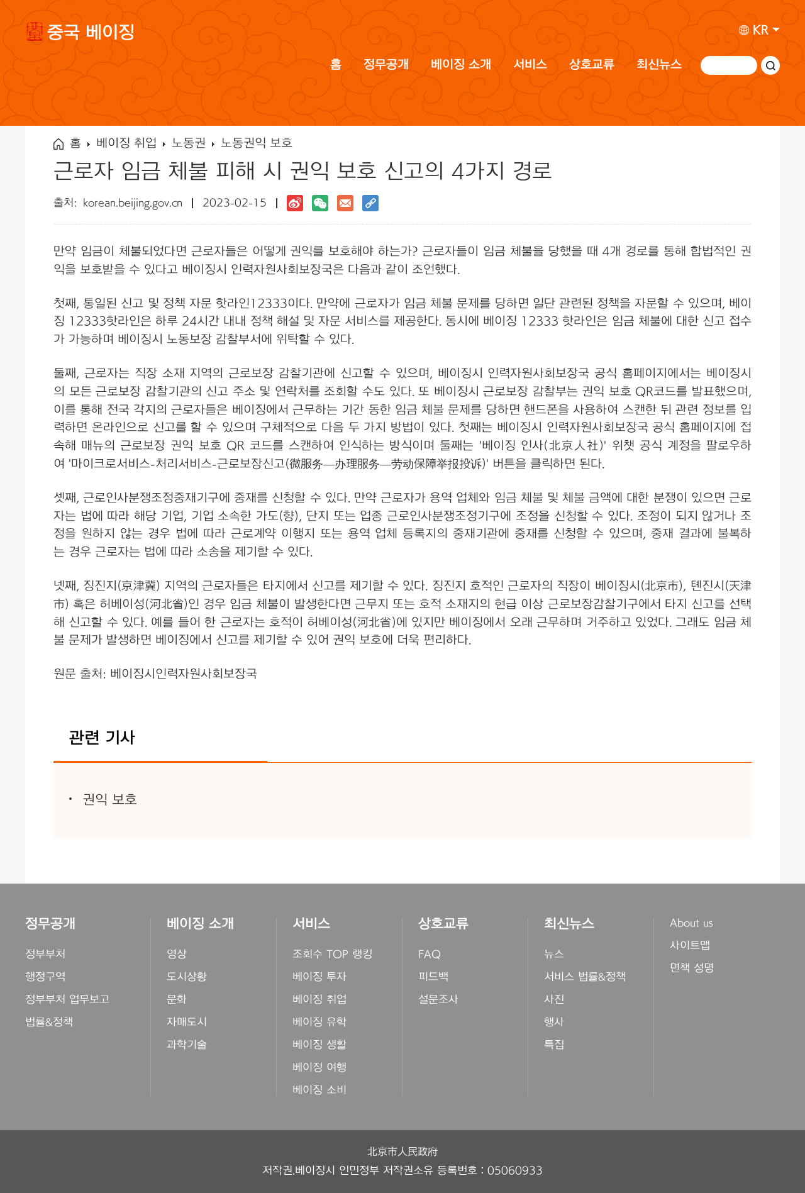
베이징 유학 (319, 1022)
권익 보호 (109, 800)
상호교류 (591, 65)
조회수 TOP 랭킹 (332, 955)
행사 (554, 1022)
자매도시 (187, 1022)
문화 (177, 1000)
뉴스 (554, 955)
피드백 (433, 977)
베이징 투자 (319, 977)
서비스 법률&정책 (585, 977)
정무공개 (386, 65)
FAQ (429, 955)
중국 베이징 (91, 35)
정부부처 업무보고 (67, 1000)
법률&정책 (49, 1022)
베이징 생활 (319, 1045)
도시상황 (187, 977)
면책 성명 (692, 968)
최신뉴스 (659, 65)
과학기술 (187, 1045)
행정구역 (45, 977)
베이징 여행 (319, 1068)
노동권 (189, 144)
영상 (177, 955)
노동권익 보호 (256, 144)
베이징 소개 (461, 65)
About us (691, 923)
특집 (554, 1045)
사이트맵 (690, 946)
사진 (554, 1000)
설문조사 (438, 1000)
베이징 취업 (126, 144)
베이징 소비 (319, 1090)
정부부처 (45, 955)
